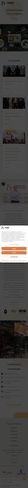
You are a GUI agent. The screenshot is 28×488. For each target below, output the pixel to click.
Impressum (24, 260)
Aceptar (14, 248)
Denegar (14, 252)
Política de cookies (5, 260)
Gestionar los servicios (14, 244)
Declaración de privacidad (15, 260)
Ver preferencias (14, 257)
